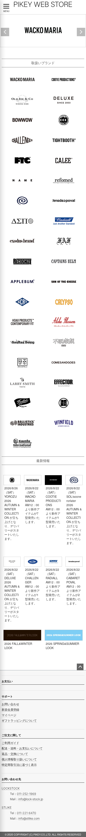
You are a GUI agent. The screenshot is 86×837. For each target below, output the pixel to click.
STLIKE (6, 807)
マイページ (9, 715)
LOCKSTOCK (11, 788)
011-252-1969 (26, 794)
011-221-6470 (26, 813)
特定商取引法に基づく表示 (19, 764)
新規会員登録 (10, 709)
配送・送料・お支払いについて (22, 748)
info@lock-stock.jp (30, 799)
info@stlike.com (29, 818)
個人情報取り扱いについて (19, 759)
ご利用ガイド (10, 743)
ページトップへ (80, 667)
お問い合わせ (10, 704)
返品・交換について (15, 754)
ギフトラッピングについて (19, 720)
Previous (5, 32)
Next (81, 32)
